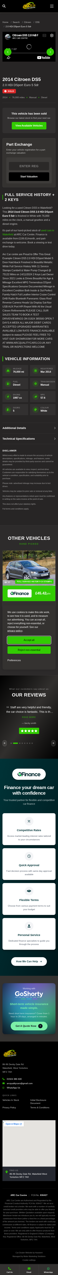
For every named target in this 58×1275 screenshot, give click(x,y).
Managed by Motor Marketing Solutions (29, 1256)
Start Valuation (29, 176)
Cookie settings (29, 1260)
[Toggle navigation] (52, 6)
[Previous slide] (7, 52)
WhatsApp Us (13, 1087)
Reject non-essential (29, 650)
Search (16, 22)
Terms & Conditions (39, 1107)
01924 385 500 (14, 1079)
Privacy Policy (9, 1107)
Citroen (27, 22)
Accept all (29, 640)
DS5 (37, 22)
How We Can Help (27, 961)
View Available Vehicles (29, 125)
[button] (11, 743)
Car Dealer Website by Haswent (29, 1253)
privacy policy (14, 630)
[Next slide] (50, 52)
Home (5, 22)
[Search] (4, 6)
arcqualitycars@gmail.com (20, 1083)
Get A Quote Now (26, 1026)
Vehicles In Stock (10, 1100)
